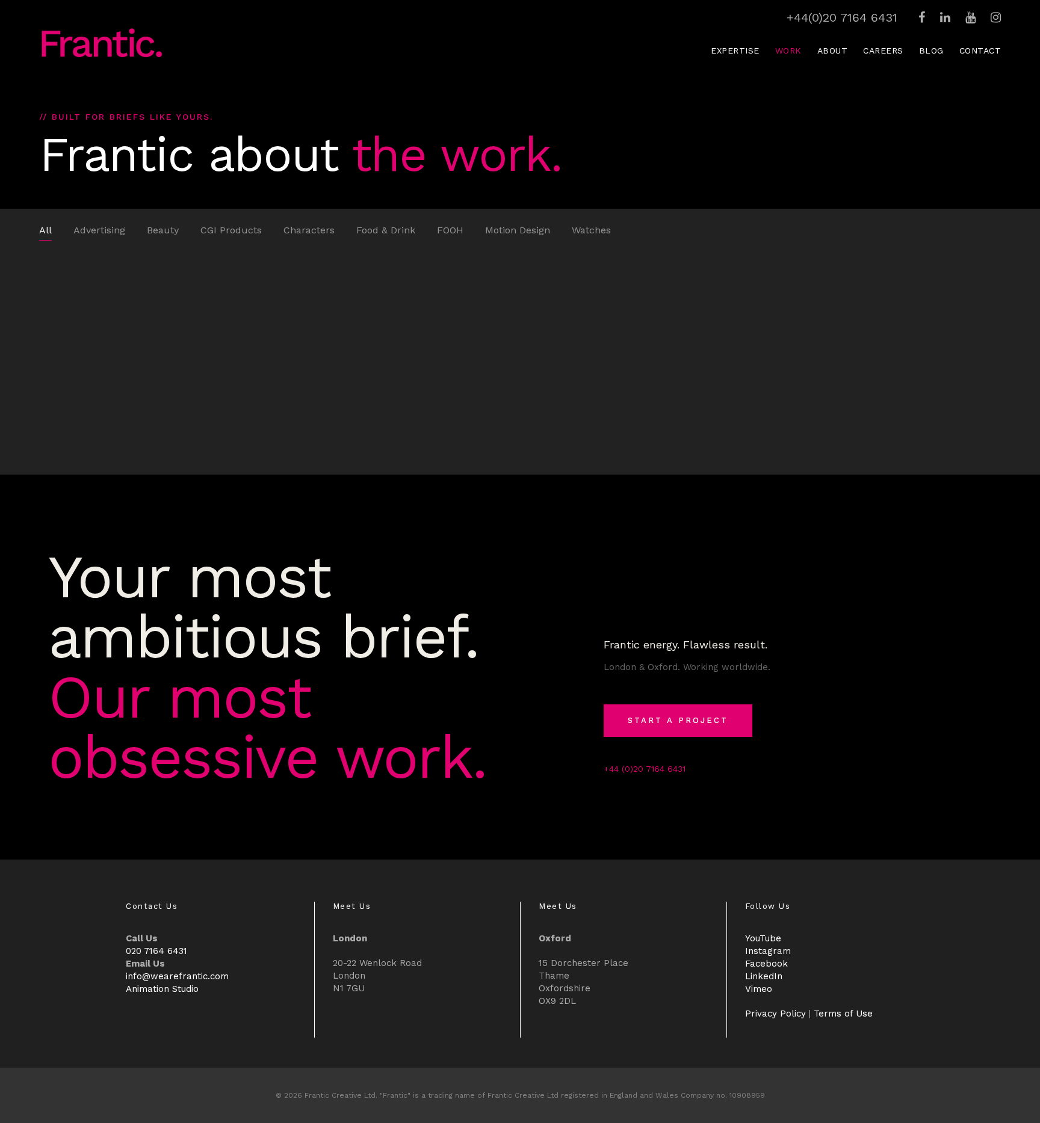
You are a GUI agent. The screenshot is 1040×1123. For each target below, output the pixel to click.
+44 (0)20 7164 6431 (645, 769)
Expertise (735, 50)
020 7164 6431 (156, 951)
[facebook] (921, 17)
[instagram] (996, 17)
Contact (980, 50)
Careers (883, 50)
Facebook (766, 963)
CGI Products (231, 230)
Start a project (678, 720)
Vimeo (758, 988)
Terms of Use (843, 1013)
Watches (591, 230)
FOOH (450, 230)
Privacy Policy (775, 1013)
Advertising (99, 230)
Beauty (163, 230)
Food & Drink (385, 230)
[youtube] (970, 17)
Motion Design (517, 230)
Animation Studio (162, 988)
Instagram (768, 951)
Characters (309, 230)
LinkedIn (763, 976)
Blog (931, 50)
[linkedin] (945, 17)
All (45, 230)
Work (788, 50)
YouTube (763, 938)
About (832, 50)
